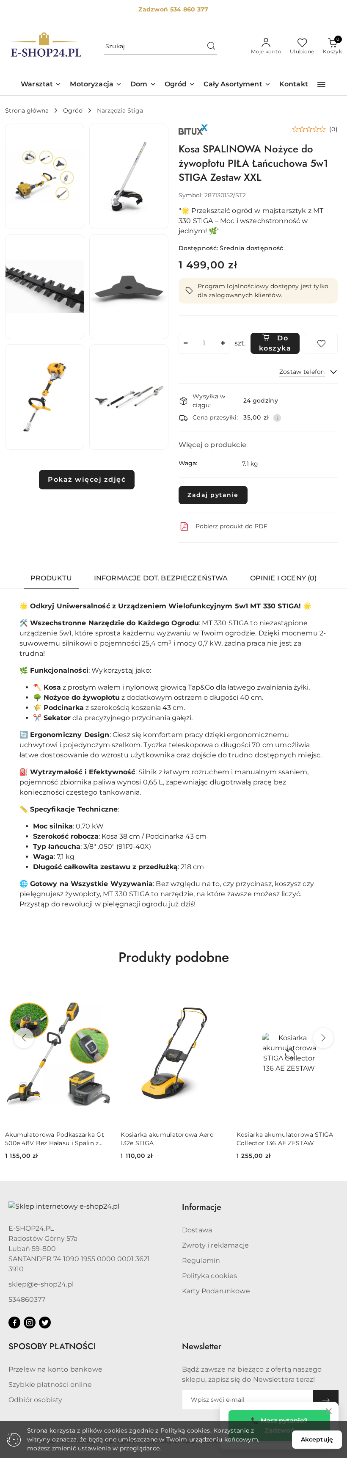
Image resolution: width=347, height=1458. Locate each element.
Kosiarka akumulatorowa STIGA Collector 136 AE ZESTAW (285, 1139)
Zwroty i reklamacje (215, 1245)
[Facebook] (14, 1322)
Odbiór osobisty (35, 1400)
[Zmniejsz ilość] (185, 343)
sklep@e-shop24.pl (41, 1284)
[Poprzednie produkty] (23, 1038)
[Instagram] (30, 1322)
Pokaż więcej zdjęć (87, 479)
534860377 (26, 1299)
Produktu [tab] (51, 578)
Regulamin (201, 1260)
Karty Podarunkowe (216, 1291)
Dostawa (197, 1230)
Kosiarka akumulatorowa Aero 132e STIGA (167, 1139)
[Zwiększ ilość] (222, 343)
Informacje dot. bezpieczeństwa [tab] (161, 578)
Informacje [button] (201, 1207)
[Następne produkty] (323, 1038)
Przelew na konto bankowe (55, 1369)
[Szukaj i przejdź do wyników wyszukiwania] (211, 46)
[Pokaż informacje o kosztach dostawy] (277, 417)
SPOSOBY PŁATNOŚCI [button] (52, 1346)
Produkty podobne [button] (173, 957)
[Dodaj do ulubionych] (321, 343)
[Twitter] (45, 1322)
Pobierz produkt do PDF (231, 526)
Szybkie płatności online (50, 1385)
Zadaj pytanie (213, 495)
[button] (41, 85)
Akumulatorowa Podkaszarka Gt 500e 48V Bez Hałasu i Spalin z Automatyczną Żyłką (54, 1139)
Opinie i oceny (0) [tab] (283, 578)
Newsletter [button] (201, 1346)
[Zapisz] (326, 1400)
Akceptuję (317, 1439)
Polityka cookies (209, 1276)
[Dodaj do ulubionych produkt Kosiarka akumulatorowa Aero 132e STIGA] (216, 992)
